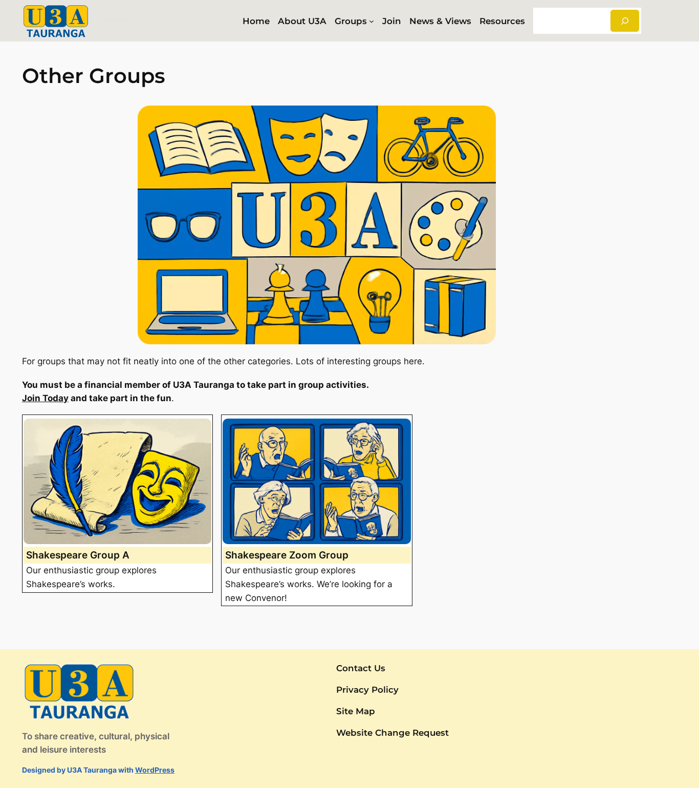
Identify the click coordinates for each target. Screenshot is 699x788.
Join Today (45, 398)
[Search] (624, 21)
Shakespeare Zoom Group (286, 555)
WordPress (154, 769)
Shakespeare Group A (77, 555)
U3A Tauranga (116, 20)
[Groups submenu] (371, 21)
